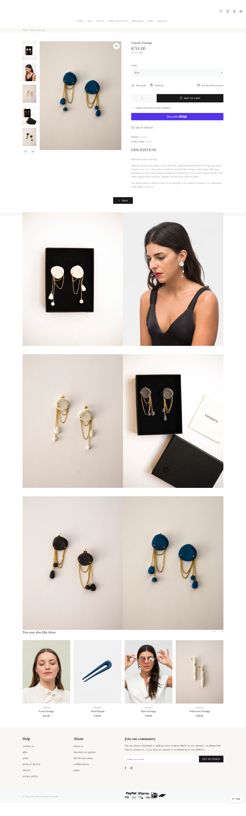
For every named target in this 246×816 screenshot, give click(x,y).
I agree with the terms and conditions (153, 107)
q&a (25, 752)
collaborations (81, 764)
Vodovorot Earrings (199, 711)
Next (33, 151)
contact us (28, 746)
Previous (26, 151)
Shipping (159, 85)
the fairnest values (83, 758)
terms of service (31, 764)
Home (25, 30)
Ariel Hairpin (97, 711)
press (25, 758)
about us (78, 746)
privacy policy (30, 776)
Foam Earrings (46, 711)
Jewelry (148, 141)
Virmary (143, 137)
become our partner (85, 752)
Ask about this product (212, 85)
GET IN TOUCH (211, 759)
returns (26, 770)
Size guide (141, 85)
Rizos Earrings (148, 711)
